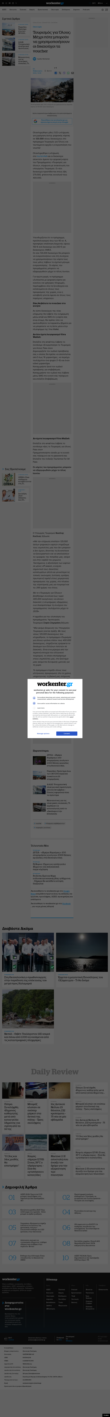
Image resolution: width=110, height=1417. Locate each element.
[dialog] (55, 708)
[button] (55, 708)
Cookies (106, 1415)
